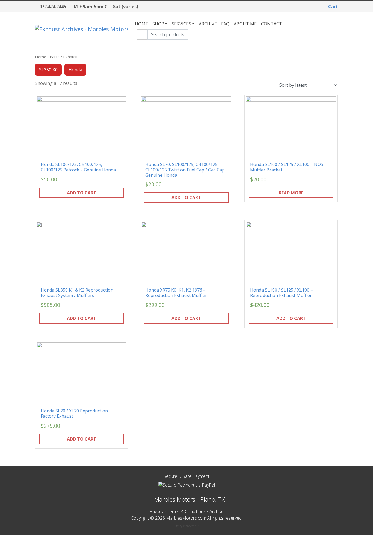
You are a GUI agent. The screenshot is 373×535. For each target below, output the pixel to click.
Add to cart (81, 193)
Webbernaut (191, 526)
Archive (208, 24)
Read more (291, 193)
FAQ (225, 24)
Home (141, 24)
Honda (75, 70)
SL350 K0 (48, 70)
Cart (332, 7)
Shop (158, 24)
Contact (271, 24)
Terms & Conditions (186, 511)
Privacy (156, 511)
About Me (245, 24)
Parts (55, 56)
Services (181, 24)
